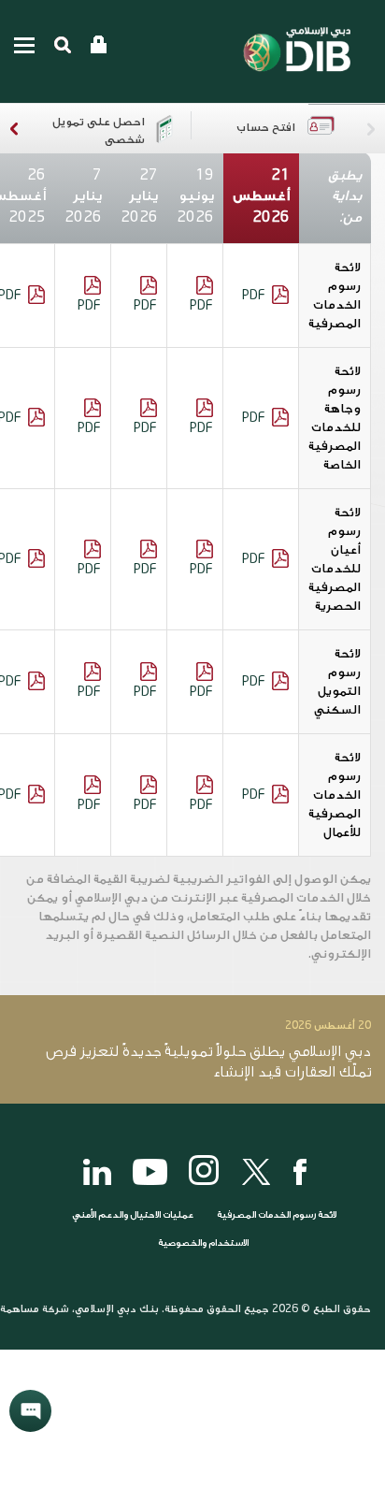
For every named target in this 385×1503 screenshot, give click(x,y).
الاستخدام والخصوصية (203, 1243)
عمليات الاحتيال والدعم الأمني (131, 1215)
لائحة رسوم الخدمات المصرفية (276, 1215)
